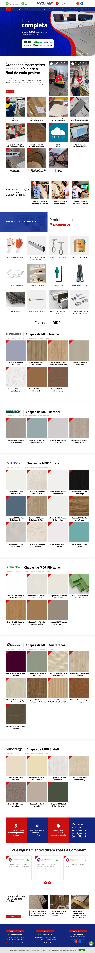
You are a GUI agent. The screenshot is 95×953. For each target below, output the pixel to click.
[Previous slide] (2, 33)
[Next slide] (92, 33)
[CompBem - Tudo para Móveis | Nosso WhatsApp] (91, 943)
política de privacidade (71, 950)
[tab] (78, 53)
